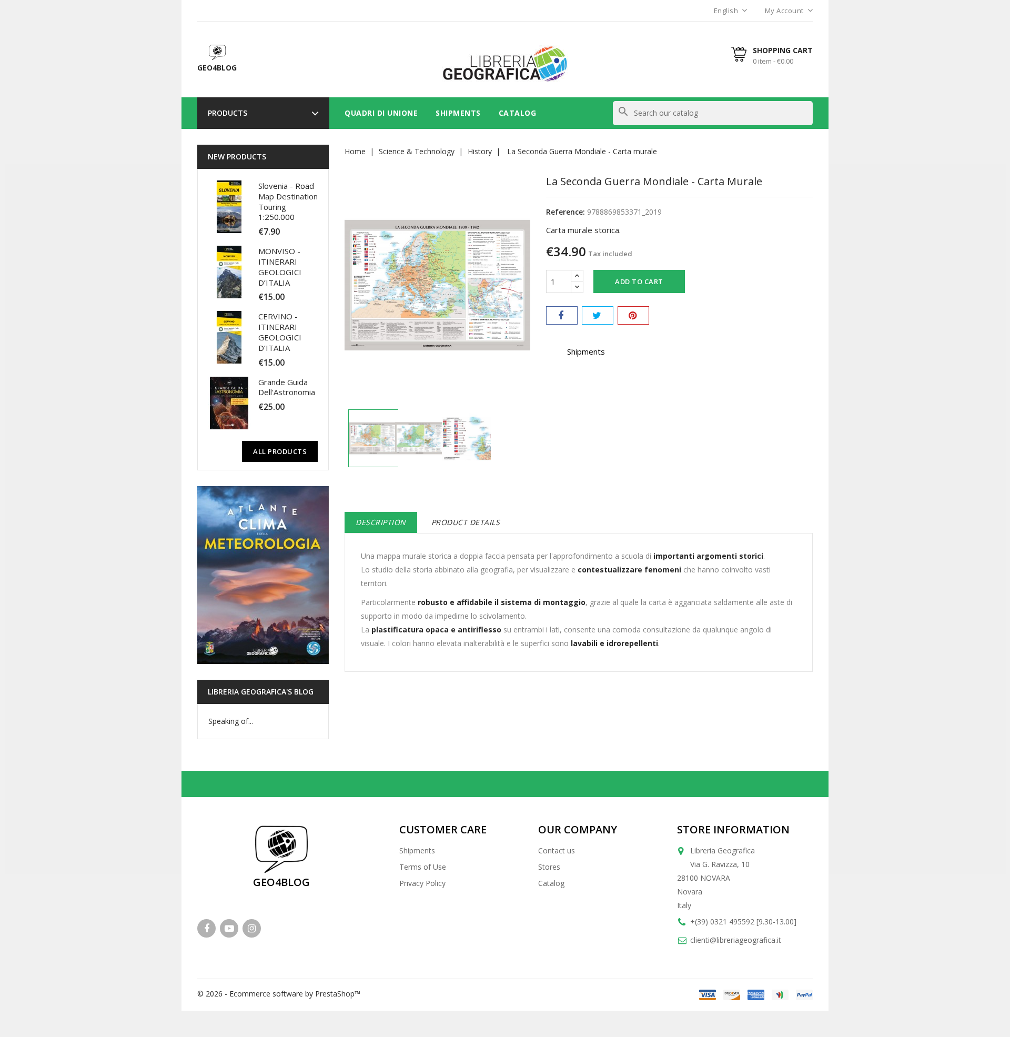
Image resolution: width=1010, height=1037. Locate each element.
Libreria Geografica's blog (261, 692)
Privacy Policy (422, 883)
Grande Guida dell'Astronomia (286, 387)
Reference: (565, 212)
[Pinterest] (633, 315)
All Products (280, 451)
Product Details (465, 522)
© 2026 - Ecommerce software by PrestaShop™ (278, 994)
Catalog (518, 113)
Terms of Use (422, 867)
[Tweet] (597, 315)
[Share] (562, 315)
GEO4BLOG (281, 882)
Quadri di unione (381, 113)
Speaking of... (230, 721)
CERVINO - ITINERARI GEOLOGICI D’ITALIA (279, 332)
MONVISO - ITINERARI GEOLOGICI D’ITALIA (279, 266)
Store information (733, 829)
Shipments (458, 113)
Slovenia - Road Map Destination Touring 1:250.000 (288, 201)
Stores (549, 867)
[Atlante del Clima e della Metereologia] (263, 575)
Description (381, 522)
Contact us (556, 850)
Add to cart (639, 281)
